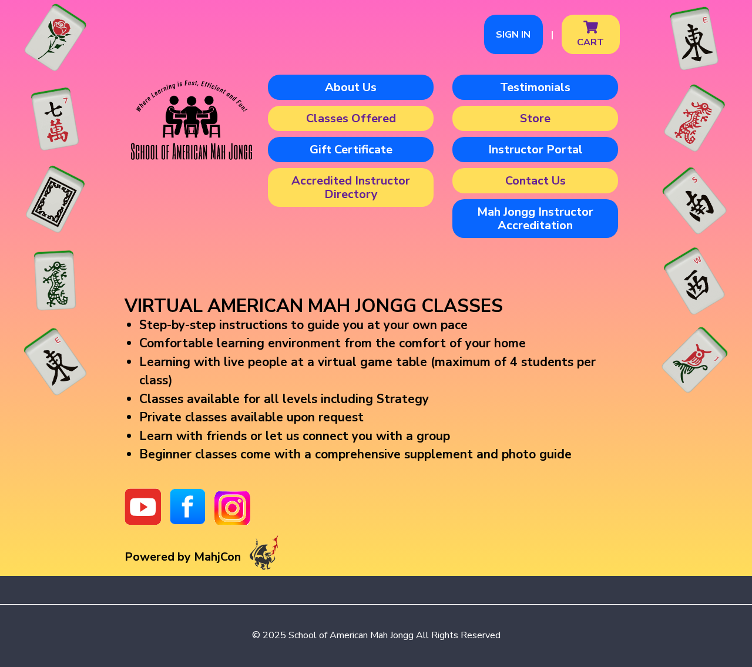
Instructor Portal (535, 149)
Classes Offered (351, 118)
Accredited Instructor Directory (350, 187)
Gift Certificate (351, 149)
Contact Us (535, 181)
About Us (351, 87)
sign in (513, 34)
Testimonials (535, 87)
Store (535, 118)
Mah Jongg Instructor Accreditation (535, 218)
